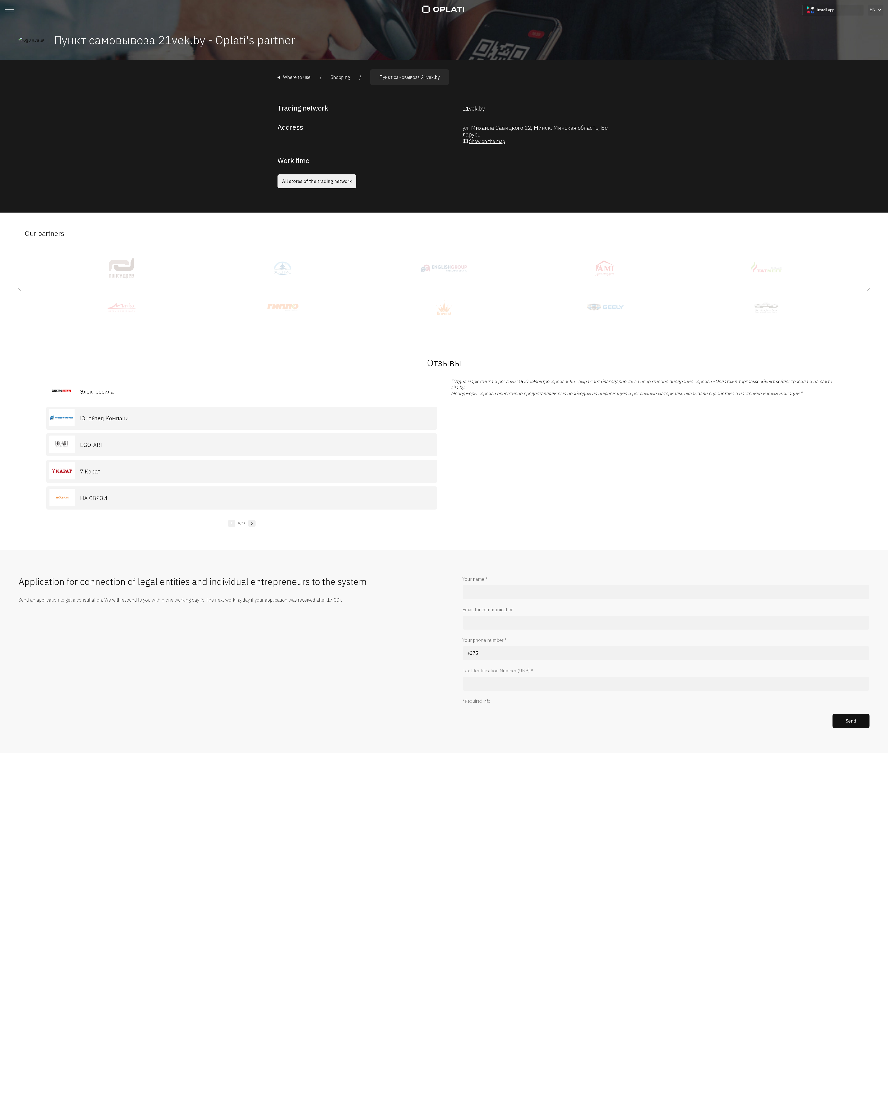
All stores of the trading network (317, 181)
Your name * (475, 579)
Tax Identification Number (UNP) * (497, 671)
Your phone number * (484, 640)
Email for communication (488, 609)
